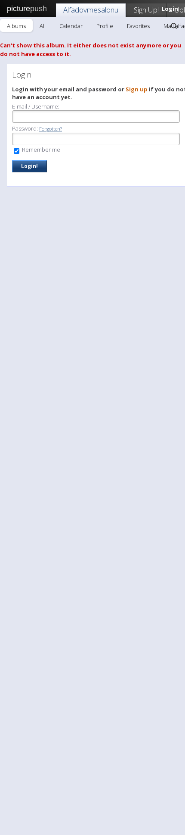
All (43, 26)
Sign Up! (146, 10)
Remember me (40, 149)
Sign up (137, 89)
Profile (104, 26)
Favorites (138, 26)
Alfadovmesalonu (90, 10)
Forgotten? (50, 128)
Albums (16, 26)
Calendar (71, 26)
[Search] (174, 26)
